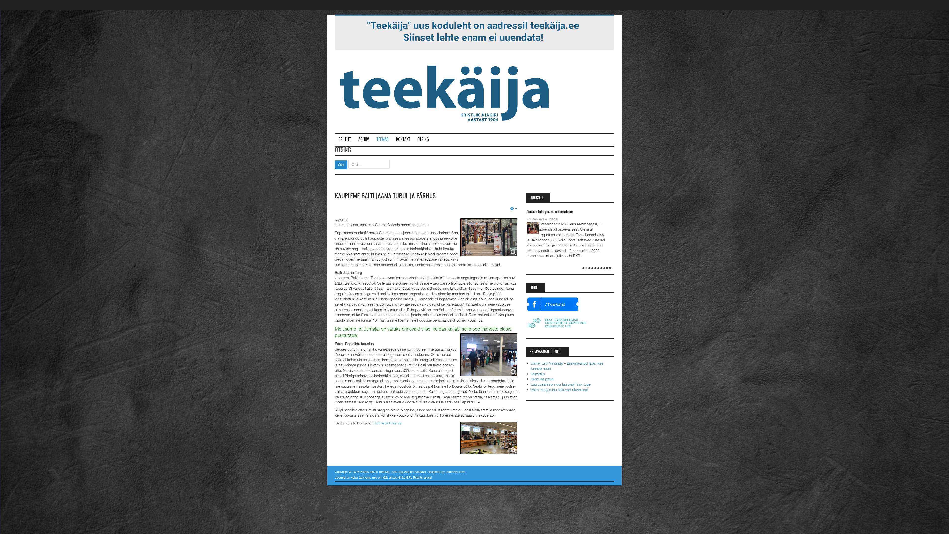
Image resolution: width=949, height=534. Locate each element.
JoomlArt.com (455, 472)
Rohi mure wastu (538, 212)
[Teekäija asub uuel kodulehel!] (473, 31)
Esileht (345, 139)
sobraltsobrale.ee (388, 423)
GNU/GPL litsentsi (410, 477)
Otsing (423, 139)
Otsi (341, 164)
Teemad (383, 139)
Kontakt (403, 139)
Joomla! (340, 477)
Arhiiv (363, 139)
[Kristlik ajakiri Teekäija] (445, 92)
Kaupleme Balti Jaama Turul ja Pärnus (385, 196)
